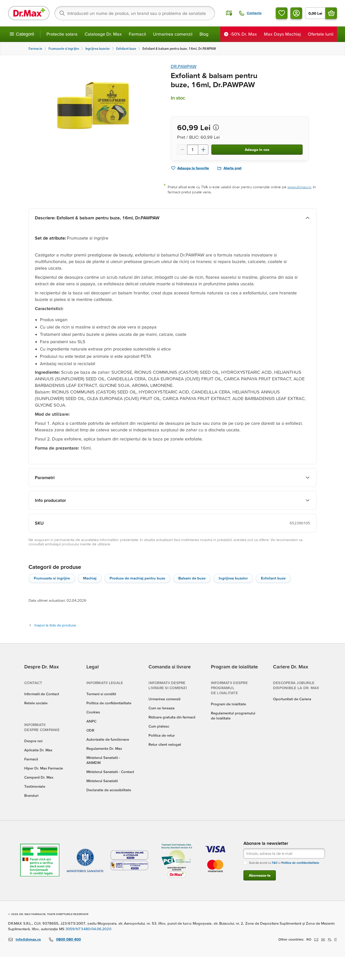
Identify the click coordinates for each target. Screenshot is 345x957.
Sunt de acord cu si (284, 862)
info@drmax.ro (28, 939)
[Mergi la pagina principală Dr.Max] (29, 13)
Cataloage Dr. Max (103, 34)
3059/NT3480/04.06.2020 (88, 929)
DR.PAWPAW (183, 66)
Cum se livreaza (162, 708)
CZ (316, 939)
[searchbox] (135, 13)
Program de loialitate (228, 704)
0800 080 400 (68, 939)
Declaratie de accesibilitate (108, 790)
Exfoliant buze (273, 578)
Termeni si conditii (101, 694)
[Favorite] (281, 13)
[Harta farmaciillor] (229, 13)
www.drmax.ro (299, 187)
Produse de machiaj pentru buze (137, 578)
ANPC (91, 721)
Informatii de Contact (41, 694)
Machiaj (89, 578)
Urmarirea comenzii (172, 34)
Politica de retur (162, 735)
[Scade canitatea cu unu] (182, 150)
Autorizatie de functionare (107, 739)
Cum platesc (159, 726)
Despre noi (33, 741)
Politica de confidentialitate (108, 703)
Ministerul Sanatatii (102, 781)
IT (335, 939)
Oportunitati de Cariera (292, 699)
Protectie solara (62, 34)
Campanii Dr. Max (38, 777)
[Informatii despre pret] (215, 127)
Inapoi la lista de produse (55, 625)
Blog (204, 34)
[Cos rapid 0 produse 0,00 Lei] (331, 13)
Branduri (31, 795)
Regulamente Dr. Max (104, 748)
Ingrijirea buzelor (233, 578)
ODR (90, 730)
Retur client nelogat (165, 744)
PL (330, 939)
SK (323, 939)
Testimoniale (34, 786)
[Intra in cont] (296, 13)
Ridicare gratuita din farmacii (172, 717)
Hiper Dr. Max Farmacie (43, 768)
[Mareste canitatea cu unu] (203, 150)
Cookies (93, 712)
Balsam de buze (192, 578)
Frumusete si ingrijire (52, 578)
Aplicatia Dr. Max (38, 750)
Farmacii (137, 34)
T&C (275, 862)
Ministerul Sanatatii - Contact (110, 771)
